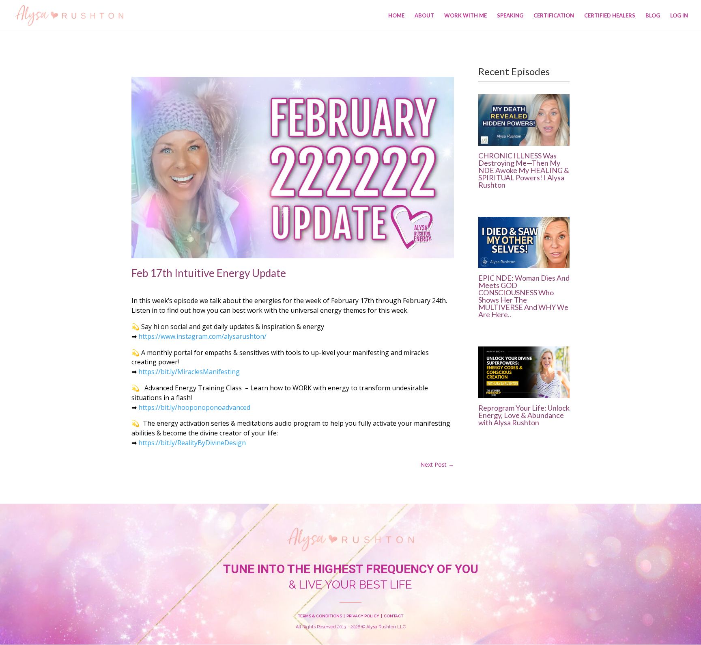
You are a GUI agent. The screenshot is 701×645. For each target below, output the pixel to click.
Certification (553, 16)
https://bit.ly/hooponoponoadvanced (194, 407)
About (424, 16)
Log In (679, 16)
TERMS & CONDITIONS (320, 616)
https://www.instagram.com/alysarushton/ (202, 336)
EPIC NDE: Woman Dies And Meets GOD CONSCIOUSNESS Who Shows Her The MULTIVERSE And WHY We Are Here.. (524, 296)
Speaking (510, 16)
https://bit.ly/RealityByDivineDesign (192, 442)
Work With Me (465, 16)
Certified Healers (609, 16)
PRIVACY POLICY (362, 616)
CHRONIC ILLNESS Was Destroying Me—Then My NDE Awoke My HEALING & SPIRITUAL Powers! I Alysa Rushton (523, 170)
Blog (652, 16)
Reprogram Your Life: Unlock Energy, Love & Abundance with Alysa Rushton (524, 415)
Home (396, 16)
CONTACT (393, 616)
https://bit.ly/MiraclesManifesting (189, 371)
